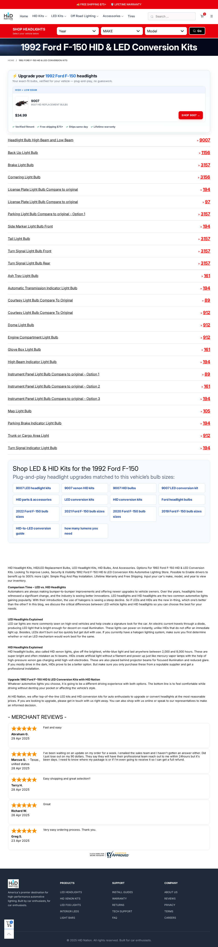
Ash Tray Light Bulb (23, 276)
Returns (118, 905)
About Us (171, 892)
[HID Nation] (8, 16)
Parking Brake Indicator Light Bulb (35, 423)
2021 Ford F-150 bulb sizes (85, 511)
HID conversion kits (127, 499)
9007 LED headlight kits (33, 488)
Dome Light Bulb (21, 325)
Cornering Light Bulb (24, 177)
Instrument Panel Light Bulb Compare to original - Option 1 (53, 374)
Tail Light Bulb (19, 238)
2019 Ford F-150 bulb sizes (182, 511)
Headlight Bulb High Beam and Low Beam (40, 140)
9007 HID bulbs (124, 488)
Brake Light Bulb (21, 165)
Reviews (170, 898)
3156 (205, 177)
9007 (204, 140)
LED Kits (57, 16)
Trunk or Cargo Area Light (28, 435)
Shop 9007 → (191, 115)
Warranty (119, 898)
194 (206, 189)
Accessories (111, 16)
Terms (168, 911)
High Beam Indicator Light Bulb (32, 362)
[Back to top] (9, 934)
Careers (170, 917)
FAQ (114, 917)
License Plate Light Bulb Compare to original (43, 189)
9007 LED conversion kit (180, 488)
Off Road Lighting (83, 16)
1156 (205, 152)
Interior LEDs (69, 911)
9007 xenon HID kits (79, 488)
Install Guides (122, 892)
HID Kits (38, 16)
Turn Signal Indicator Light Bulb (32, 448)
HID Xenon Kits (70, 898)
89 (207, 300)
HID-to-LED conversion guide (33, 530)
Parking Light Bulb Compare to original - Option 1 (46, 214)
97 (207, 201)
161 (207, 275)
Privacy (169, 905)
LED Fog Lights (70, 905)
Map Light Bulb (20, 411)
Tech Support (122, 911)
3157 (205, 164)
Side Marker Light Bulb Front (30, 226)
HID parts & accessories (34, 499)
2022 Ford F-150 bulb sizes (32, 513)
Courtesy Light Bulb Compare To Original (40, 300)
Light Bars (67, 917)
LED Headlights (71, 892)
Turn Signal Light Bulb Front (29, 251)
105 (206, 411)
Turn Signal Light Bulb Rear (29, 263)
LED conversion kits (79, 499)
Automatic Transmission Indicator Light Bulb (42, 288)
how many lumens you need (81, 530)
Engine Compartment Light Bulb (33, 337)
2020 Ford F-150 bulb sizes (129, 513)
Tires (131, 16)
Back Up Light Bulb (23, 152)
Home (24, 16)
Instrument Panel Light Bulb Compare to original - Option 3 (54, 398)
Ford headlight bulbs (177, 499)
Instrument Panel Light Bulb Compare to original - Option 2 (54, 386)
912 (206, 312)
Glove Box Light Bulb (24, 349)
